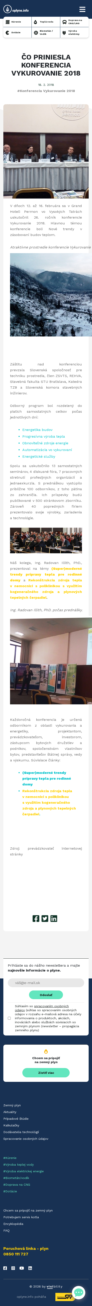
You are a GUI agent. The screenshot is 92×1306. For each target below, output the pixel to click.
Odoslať (46, 995)
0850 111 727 (15, 1254)
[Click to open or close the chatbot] (78, 1292)
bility (55, 1286)
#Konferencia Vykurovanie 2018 (46, 91)
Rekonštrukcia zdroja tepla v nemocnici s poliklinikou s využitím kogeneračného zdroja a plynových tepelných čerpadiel (49, 802)
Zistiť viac (46, 1072)
